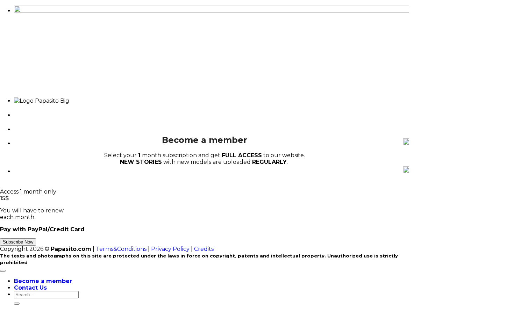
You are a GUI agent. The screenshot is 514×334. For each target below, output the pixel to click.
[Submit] (17, 304)
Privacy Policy (170, 249)
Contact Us (30, 287)
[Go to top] (3, 271)
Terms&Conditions (121, 249)
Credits (204, 249)
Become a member (43, 281)
